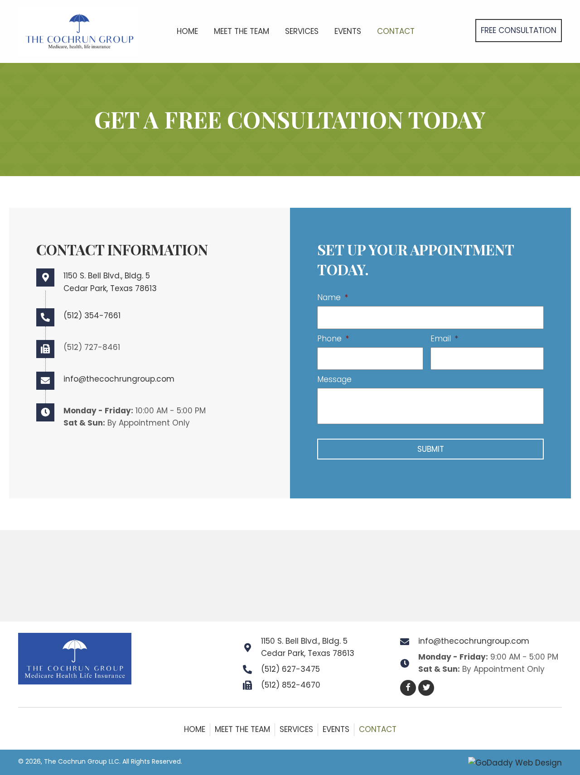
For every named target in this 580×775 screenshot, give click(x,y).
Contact (377, 729)
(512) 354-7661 (92, 315)
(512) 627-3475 (290, 669)
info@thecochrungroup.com (118, 378)
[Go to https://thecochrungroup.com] (79, 30)
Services (296, 729)
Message (334, 379)
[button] (518, 30)
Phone (333, 339)
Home (194, 729)
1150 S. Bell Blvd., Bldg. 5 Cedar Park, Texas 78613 (307, 647)
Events (336, 729)
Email (444, 339)
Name (332, 297)
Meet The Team (242, 729)
